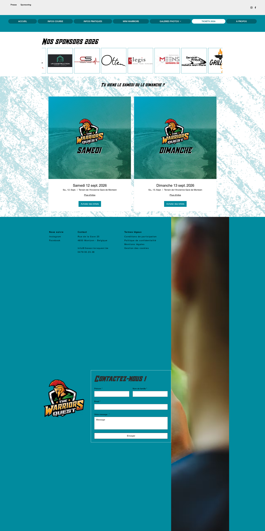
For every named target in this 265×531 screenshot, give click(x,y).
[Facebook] (255, 7)
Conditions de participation (140, 236)
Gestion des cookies (136, 248)
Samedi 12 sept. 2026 (90, 185)
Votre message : (102, 414)
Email (97, 401)
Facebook (55, 240)
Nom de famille (140, 388)
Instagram (55, 236)
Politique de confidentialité (140, 240)
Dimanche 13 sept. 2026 (175, 185)
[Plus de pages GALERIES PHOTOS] (180, 21)
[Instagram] (251, 7)
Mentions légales (134, 244)
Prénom (98, 388)
